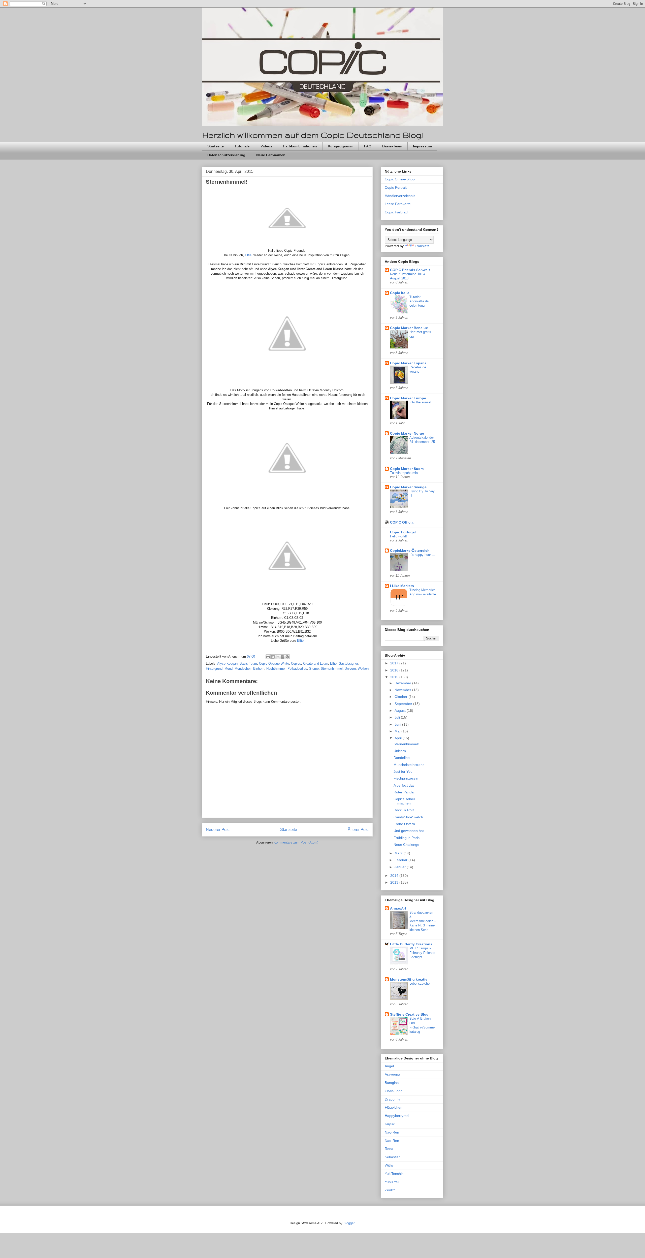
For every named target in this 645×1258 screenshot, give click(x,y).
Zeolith (390, 1190)
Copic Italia (399, 293)
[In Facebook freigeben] (282, 656)
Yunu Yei (392, 1182)
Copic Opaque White (274, 663)
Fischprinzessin (406, 778)
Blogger (348, 1223)
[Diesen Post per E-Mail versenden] (268, 656)
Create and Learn (315, 663)
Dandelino (402, 758)
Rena (389, 1149)
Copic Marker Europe (408, 398)
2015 (394, 677)
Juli (398, 717)
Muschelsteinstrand (409, 765)
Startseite (215, 146)
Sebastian (393, 1157)
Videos (266, 146)
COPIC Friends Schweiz (410, 270)
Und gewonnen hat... (410, 831)
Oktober (401, 697)
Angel (389, 1066)
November (403, 690)
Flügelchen (393, 1107)
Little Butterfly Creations (411, 944)
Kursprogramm (340, 146)
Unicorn (350, 668)
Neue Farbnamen (270, 155)
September (404, 704)
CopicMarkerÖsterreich (410, 551)
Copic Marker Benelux (409, 328)
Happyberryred (397, 1116)
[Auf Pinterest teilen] (287, 656)
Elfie (248, 255)
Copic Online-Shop (400, 179)
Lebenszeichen (420, 983)
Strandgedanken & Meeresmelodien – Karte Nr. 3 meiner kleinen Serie (422, 921)
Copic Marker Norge (407, 433)
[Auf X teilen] (277, 656)
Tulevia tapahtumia (404, 473)
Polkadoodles (297, 668)
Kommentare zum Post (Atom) (296, 842)
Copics (296, 663)
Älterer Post (358, 829)
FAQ (367, 146)
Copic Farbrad (396, 212)
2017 (394, 663)
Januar (401, 867)
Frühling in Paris (407, 838)
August (401, 710)
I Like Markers (402, 586)
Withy (389, 1165)
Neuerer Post (218, 829)
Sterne (314, 668)
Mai (398, 731)
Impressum (422, 146)
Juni (398, 724)
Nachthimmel (275, 668)
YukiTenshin (394, 1174)
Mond (228, 668)
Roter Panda (404, 792)
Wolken (363, 668)
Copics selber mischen (404, 801)
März (399, 853)
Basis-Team (392, 146)
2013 (394, 882)
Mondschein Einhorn (249, 668)
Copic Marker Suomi (407, 469)
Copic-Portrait (396, 187)
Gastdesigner (348, 663)
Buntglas (392, 1083)
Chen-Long (394, 1091)
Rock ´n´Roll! (404, 810)
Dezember (403, 683)
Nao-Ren (392, 1132)
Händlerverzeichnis (400, 196)
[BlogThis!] (272, 656)
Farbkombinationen (300, 146)
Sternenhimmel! (406, 744)
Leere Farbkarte (398, 204)
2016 (394, 670)
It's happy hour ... (422, 555)
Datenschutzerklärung (226, 155)
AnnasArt (398, 908)
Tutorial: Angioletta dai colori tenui (419, 301)
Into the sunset (420, 402)
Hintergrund (214, 668)
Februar (401, 860)
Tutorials (242, 146)
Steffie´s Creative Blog (409, 1014)
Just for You (403, 771)
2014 (394, 876)
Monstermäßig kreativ (408, 979)
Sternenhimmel (332, 668)
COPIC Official (402, 522)
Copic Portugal (403, 532)
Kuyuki (390, 1124)
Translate (422, 246)
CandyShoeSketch (408, 817)
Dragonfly (392, 1099)
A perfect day (404, 785)
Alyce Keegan (227, 663)
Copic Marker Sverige (408, 487)
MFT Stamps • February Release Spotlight (422, 952)
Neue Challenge (406, 845)
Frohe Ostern (404, 824)
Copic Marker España (408, 363)
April (399, 738)
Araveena (392, 1074)
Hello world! (398, 536)
